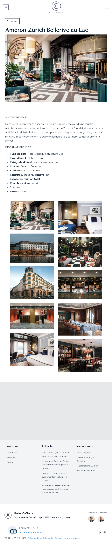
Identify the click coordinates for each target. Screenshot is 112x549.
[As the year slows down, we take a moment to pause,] (43, 410)
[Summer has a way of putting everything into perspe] (69, 395)
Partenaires (12, 453)
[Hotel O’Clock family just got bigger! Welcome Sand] (95, 410)
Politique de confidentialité (40, 538)
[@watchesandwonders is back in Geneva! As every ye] (17, 410)
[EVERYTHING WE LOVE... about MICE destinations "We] (17, 395)
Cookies (58, 538)
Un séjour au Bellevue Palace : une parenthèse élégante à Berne (56, 464)
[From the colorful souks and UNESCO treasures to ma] (17, 425)
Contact (11, 462)
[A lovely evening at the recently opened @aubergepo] (43, 425)
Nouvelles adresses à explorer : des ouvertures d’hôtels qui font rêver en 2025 (56, 489)
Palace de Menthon (85, 471)
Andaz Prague (83, 453)
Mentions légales (71, 538)
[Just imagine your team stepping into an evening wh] (95, 395)
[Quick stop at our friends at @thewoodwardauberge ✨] (69, 410)
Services (11, 457)
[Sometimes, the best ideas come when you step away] (43, 395)
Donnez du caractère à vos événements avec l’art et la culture (54, 477)
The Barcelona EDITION (87, 466)
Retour (14, 21)
